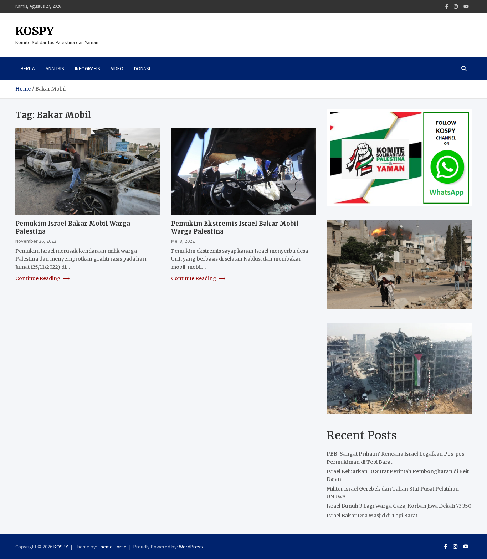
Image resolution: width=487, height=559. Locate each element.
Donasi (142, 68)
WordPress (191, 546)
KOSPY (34, 31)
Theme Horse (112, 546)
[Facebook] (446, 6)
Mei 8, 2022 (183, 241)
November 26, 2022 (35, 241)
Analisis (55, 68)
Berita (28, 68)
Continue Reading (38, 278)
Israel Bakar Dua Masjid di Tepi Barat (372, 515)
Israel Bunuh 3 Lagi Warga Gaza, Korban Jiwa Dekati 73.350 (399, 506)
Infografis (87, 68)
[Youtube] (466, 6)
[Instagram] (456, 6)
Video (117, 68)
